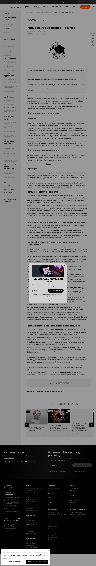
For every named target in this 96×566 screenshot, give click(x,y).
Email (35, 291)
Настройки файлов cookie (14, 561)
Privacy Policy (56, 299)
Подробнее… (49, 296)
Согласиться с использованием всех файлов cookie (37, 562)
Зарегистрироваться (54, 290)
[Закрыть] (48, 550)
